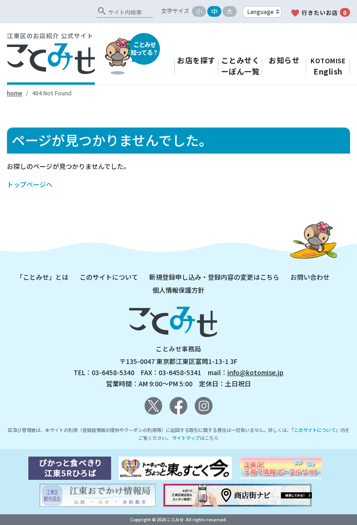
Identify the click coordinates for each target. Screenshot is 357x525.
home (14, 93)
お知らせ (284, 60)
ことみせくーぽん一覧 (240, 65)
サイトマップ (186, 437)
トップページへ (30, 184)
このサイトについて (108, 277)
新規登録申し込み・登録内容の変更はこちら (214, 277)
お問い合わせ (310, 277)
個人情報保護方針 (178, 290)
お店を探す (196, 60)
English (328, 66)
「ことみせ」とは (42, 277)
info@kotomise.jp (255, 372)
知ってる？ (144, 48)
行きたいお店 (318, 13)
